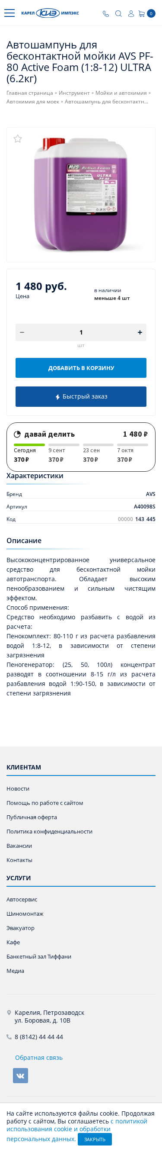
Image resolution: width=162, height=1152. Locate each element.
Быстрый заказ (84, 396)
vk (20, 1075)
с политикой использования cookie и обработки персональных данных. (76, 1130)
